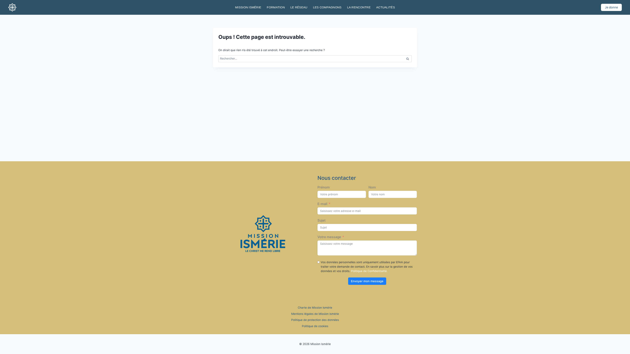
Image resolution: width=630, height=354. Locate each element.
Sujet (321, 220)
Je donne (611, 7)
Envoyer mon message (367, 281)
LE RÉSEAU (298, 7)
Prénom (323, 187)
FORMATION (276, 7)
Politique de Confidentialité (369, 271)
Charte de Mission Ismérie (315, 307)
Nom (372, 187)
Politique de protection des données (315, 320)
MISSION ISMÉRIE (248, 7)
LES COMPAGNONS (327, 7)
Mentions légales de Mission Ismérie (315, 313)
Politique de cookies (315, 326)
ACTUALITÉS (385, 7)
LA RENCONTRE (359, 7)
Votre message (329, 237)
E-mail (322, 204)
